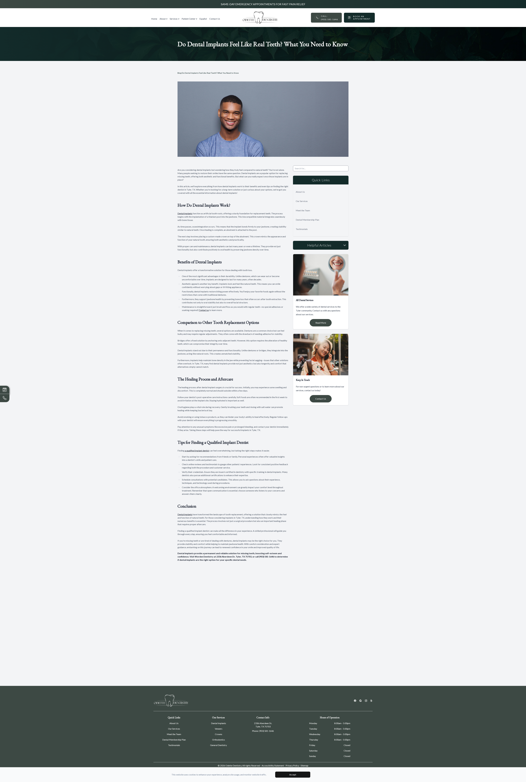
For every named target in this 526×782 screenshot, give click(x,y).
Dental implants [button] (185, 213)
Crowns (218, 734)
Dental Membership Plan (307, 219)
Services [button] (174, 18)
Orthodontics (218, 739)
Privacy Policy (292, 765)
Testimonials (302, 229)
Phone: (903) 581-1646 (263, 731)
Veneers (218, 728)
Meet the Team (303, 210)
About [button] (163, 18)
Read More (320, 322)
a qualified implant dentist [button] (197, 450)
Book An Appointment (362, 17)
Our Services (302, 201)
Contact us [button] (204, 310)
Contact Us (214, 18)
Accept (292, 774)
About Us (300, 191)
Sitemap (304, 765)
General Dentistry (218, 745)
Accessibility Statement (273, 765)
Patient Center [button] (188, 18)
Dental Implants (218, 723)
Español (203, 18)
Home (154, 18)
